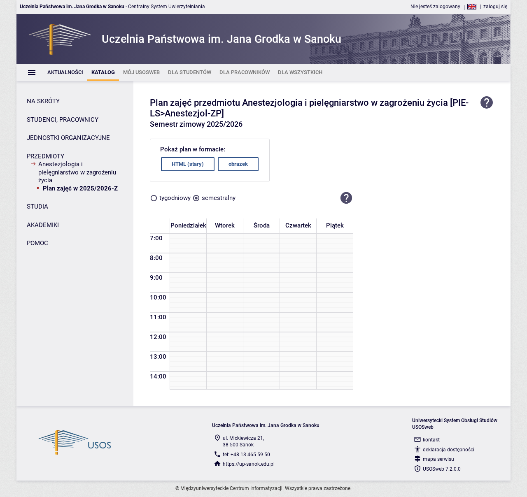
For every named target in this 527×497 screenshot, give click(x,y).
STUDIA (37, 206)
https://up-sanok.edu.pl (249, 464)
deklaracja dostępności (448, 450)
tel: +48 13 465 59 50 (246, 455)
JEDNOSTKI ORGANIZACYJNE (68, 138)
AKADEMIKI (43, 225)
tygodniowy (175, 198)
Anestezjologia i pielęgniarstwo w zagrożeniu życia (77, 172)
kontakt (431, 440)
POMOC (37, 243)
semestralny (219, 198)
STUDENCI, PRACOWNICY (62, 119)
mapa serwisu (438, 459)
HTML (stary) (188, 164)
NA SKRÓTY (43, 101)
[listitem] (65, 72)
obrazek (238, 164)
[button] (346, 198)
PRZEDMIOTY (45, 156)
